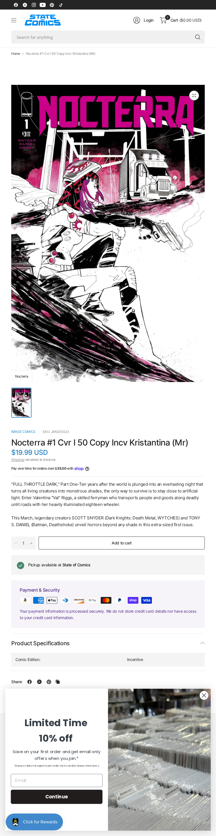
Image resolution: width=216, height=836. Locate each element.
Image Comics (23, 432)
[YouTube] (42, 4)
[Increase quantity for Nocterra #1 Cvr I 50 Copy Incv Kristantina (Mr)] (31, 543)
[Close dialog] (204, 695)
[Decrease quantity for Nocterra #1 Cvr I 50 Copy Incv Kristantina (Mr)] (16, 543)
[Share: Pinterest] (49, 681)
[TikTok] (60, 4)
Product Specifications (40, 643)
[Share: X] (39, 681)
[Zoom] (194, 95)
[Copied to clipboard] (57, 681)
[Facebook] (15, 4)
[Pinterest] (51, 4)
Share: (16, 682)
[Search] (198, 37)
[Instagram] (33, 4)
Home (15, 53)
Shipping (17, 460)
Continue (56, 796)
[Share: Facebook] (29, 681)
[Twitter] (24, 4)
